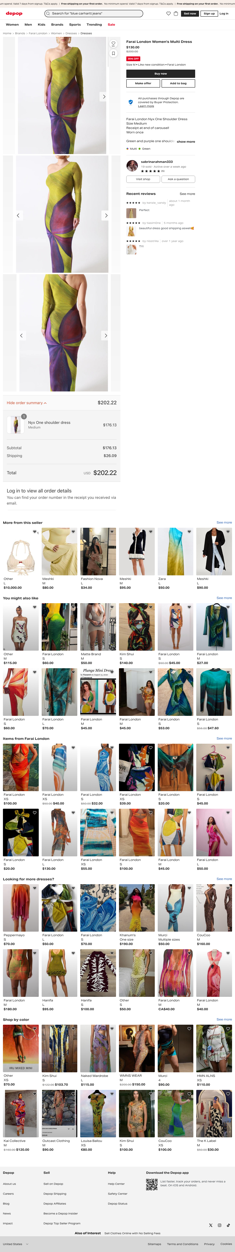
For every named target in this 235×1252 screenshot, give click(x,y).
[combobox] (93, 13)
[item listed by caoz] (176, 973)
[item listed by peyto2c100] (98, 767)
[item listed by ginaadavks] (21, 767)
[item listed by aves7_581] (176, 692)
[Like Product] (34, 531)
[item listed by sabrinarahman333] (21, 551)
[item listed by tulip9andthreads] (98, 908)
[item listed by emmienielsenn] (214, 692)
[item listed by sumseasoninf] (214, 832)
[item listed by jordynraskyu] (137, 627)
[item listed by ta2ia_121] (214, 1114)
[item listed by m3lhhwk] (98, 627)
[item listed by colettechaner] (214, 1048)
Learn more (146, 106)
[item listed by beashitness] (98, 1048)
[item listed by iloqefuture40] (21, 908)
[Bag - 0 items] (176, 13)
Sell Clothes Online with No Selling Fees (132, 1233)
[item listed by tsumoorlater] (98, 692)
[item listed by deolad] (21, 1114)
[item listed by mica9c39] (98, 973)
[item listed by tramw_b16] (137, 832)
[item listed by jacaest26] (214, 627)
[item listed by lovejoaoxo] (176, 627)
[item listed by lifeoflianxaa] (214, 908)
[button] (168, 171)
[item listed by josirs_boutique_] (137, 973)
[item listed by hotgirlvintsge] (59, 908)
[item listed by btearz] (59, 832)
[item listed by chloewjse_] (98, 1114)
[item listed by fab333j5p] (176, 767)
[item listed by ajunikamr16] (59, 973)
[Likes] (168, 13)
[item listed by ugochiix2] (59, 627)
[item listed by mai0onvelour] (137, 692)
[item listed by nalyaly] (137, 1048)
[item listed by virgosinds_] (214, 767)
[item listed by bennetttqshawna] (176, 908)
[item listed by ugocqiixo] (21, 692)
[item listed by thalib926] (176, 1048)
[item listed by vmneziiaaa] (21, 973)
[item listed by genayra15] (59, 692)
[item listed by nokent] (214, 973)
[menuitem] (12, 25)
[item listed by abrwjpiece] (176, 832)
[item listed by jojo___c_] (137, 1114)
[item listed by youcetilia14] (137, 908)
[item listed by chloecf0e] (59, 1114)
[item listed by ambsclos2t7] (21, 832)
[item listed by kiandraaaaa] (176, 1114)
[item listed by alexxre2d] (21, 1048)
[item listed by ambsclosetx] (137, 767)
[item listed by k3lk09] (21, 627)
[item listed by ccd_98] (59, 1048)
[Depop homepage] (14, 14)
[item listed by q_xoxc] (98, 832)
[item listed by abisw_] (59, 767)
